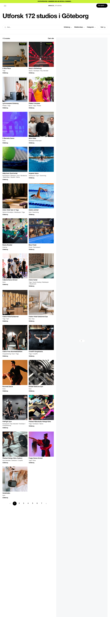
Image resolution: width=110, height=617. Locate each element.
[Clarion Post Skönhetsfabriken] (14, 341)
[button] (5, 5)
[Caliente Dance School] (14, 270)
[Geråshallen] (14, 482)
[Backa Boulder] (14, 234)
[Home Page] (55, 5)
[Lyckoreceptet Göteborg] (14, 93)
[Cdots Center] (41, 270)
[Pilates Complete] (41, 93)
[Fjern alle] (51, 39)
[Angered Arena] (41, 163)
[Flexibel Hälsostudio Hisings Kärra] (41, 411)
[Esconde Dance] (14, 376)
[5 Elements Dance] (14, 128)
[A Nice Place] (14, 58)
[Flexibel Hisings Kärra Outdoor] (14, 447)
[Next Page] (46, 503)
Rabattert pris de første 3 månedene (60, 1)
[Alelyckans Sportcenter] (14, 163)
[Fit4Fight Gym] (14, 411)
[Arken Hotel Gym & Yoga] (14, 199)
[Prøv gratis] (102, 6)
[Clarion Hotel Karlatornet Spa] (41, 306)
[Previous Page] (10, 503)
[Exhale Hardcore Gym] (41, 376)
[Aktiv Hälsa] (41, 128)
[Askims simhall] (41, 199)
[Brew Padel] (41, 234)
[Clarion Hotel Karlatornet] (14, 306)
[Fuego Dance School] (41, 447)
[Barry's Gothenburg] (41, 58)
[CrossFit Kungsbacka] (41, 341)
